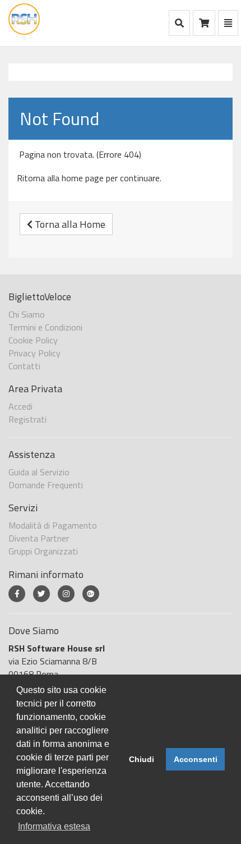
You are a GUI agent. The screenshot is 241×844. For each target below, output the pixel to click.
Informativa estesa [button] (54, 826)
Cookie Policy (33, 340)
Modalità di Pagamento (52, 525)
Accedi (20, 406)
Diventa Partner (38, 538)
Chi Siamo (26, 314)
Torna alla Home (69, 224)
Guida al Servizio (38, 472)
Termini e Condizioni (45, 327)
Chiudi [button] (141, 759)
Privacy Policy (34, 353)
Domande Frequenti (45, 485)
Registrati (27, 419)
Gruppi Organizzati (43, 551)
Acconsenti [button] (195, 759)
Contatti (24, 366)
